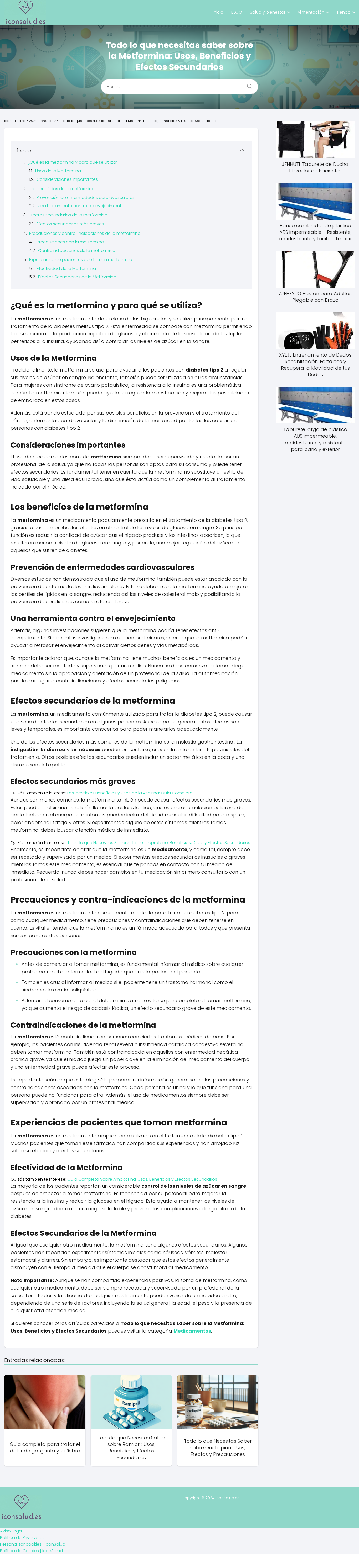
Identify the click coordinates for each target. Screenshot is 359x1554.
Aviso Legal (11, 1531)
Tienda (343, 12)
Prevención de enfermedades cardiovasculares (86, 197)
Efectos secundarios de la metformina (68, 215)
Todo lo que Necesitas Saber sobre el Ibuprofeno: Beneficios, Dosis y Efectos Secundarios (158, 843)
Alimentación (311, 12)
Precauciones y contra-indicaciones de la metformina (85, 233)
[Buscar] (247, 84)
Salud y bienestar (267, 12)
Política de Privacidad (22, 1538)
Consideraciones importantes (67, 179)
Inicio (218, 12)
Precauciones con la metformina (70, 242)
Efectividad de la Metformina (66, 269)
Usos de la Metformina (58, 171)
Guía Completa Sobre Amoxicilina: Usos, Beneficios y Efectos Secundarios (142, 1179)
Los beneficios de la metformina (62, 189)
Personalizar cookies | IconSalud (32, 1544)
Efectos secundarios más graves (70, 224)
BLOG (236, 12)
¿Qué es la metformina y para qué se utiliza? (73, 162)
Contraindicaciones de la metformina (76, 250)
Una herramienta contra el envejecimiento (81, 206)
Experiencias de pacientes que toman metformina (80, 260)
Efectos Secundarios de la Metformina (77, 277)
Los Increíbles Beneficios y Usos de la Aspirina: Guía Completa (130, 793)
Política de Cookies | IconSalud (31, 1551)
